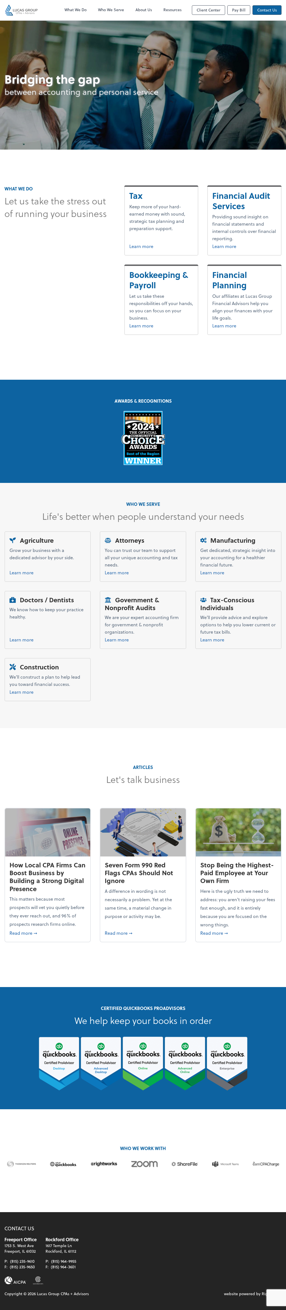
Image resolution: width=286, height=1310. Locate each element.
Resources (172, 10)
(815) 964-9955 (63, 1261)
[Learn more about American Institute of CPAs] (15, 1280)
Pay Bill (239, 10)
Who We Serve (111, 10)
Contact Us (267, 10)
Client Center (208, 10)
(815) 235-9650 (22, 1267)
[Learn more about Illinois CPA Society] (38, 1280)
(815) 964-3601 (63, 1267)
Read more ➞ (47, 932)
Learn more (151, 246)
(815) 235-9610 (22, 1261)
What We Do (76, 10)
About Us (143, 10)
